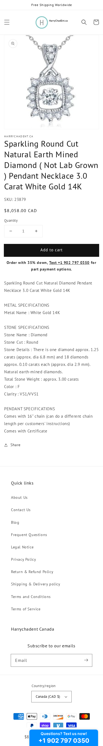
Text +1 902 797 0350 (69, 262)
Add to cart (51, 249)
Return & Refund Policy (32, 571)
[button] (7, 22)
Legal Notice (22, 547)
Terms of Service (26, 609)
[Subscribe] (86, 660)
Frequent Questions (29, 534)
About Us (19, 497)
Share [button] (15, 444)
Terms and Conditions (31, 596)
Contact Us (21, 509)
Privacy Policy (23, 559)
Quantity (11, 220)
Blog (15, 522)
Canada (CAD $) (48, 696)
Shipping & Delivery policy (35, 584)
